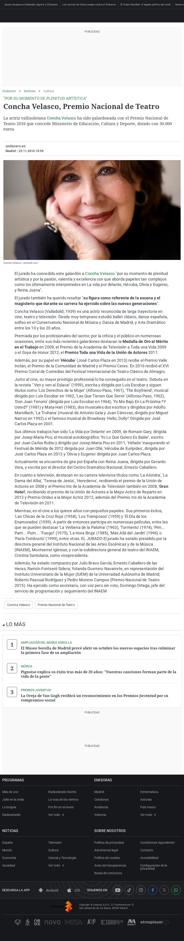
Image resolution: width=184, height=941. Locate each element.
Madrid (99, 792)
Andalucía (101, 807)
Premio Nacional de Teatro (56, 605)
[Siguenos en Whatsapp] (176, 890)
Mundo (7, 850)
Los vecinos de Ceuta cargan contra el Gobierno (89, 4)
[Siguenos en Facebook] (152, 890)
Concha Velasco (61, 118)
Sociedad (8, 865)
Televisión (55, 842)
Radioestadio (11, 815)
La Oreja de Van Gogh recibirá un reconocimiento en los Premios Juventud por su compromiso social (94, 698)
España (7, 842)
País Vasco (148, 807)
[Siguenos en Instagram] (141, 890)
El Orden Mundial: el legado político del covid (145, 4)
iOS (77, 890)
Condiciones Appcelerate (157, 842)
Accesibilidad (149, 858)
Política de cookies (107, 858)
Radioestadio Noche (62, 792)
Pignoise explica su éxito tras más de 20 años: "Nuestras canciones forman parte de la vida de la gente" (98, 674)
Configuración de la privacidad (153, 867)
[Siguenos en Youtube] (117, 890)
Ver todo (54, 814)
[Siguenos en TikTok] (129, 890)
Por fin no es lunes (61, 807)
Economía (9, 858)
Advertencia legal (106, 850)
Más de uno (10, 792)
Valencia (100, 815)
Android (51, 890)
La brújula (9, 807)
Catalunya (101, 799)
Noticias (29, 91)
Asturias (146, 799)
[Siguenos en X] (164, 890)
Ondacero (9, 91)
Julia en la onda (13, 799)
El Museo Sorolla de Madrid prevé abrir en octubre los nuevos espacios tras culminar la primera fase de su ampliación (98, 650)
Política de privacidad (109, 842)
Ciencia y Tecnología (62, 858)
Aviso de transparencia (110, 865)
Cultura (49, 91)
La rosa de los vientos (63, 799)
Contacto (146, 850)
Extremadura (149, 792)
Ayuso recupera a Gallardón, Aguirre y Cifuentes (31, 4)
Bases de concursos (108, 873)
